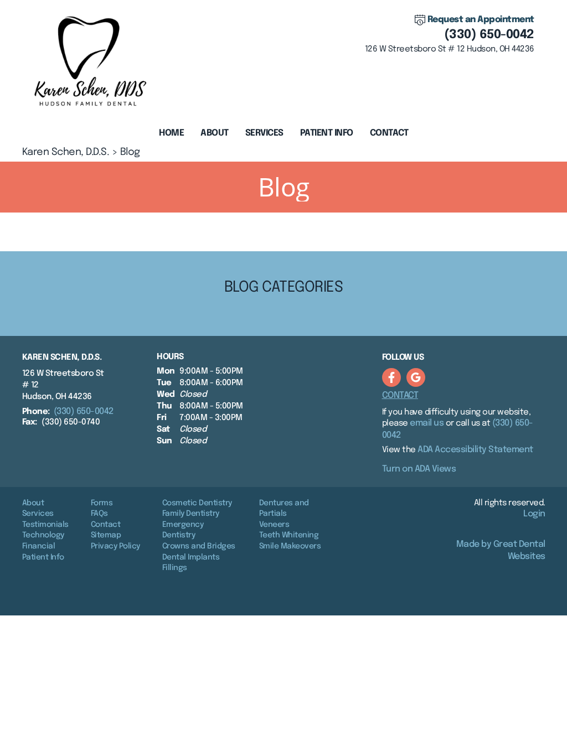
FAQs (99, 513)
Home (171, 133)
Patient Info (43, 557)
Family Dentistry (190, 513)
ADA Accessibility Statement (475, 449)
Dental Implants (191, 557)
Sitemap (106, 535)
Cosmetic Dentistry (197, 503)
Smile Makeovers (290, 546)
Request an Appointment (480, 19)
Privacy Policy (115, 546)
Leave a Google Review (415, 377)
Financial (38, 546)
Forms (102, 503)
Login (534, 514)
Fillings (174, 568)
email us (427, 423)
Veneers (274, 525)
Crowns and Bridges (198, 546)
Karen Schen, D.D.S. (66, 152)
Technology (43, 535)
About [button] (214, 133)
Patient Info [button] (326, 133)
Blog (130, 152)
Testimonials (45, 525)
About (33, 503)
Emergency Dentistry (183, 530)
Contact (389, 133)
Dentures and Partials (284, 508)
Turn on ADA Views (419, 469)
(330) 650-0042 (489, 35)
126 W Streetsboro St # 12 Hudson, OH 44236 (449, 49)
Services (264, 133)
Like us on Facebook (391, 377)
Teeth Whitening (289, 535)
